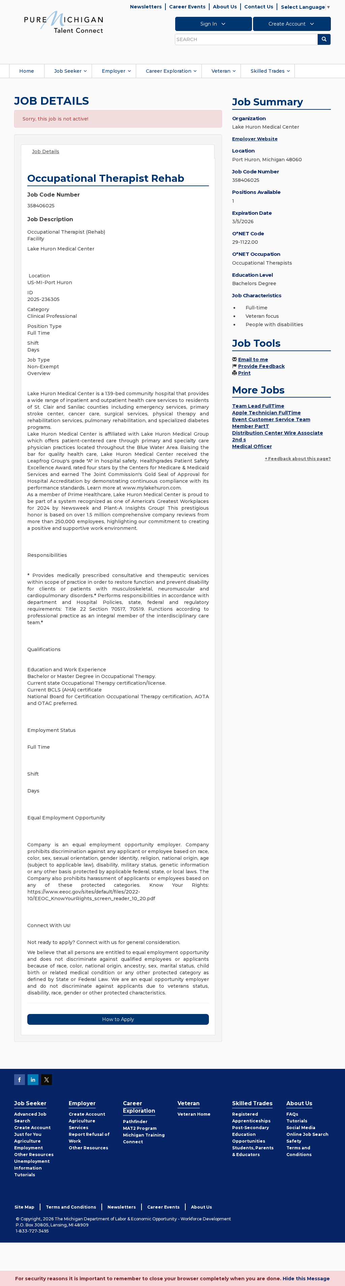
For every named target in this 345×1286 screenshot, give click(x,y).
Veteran (221, 71)
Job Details (45, 151)
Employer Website (255, 138)
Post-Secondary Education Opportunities (250, 1134)
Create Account (288, 24)
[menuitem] (26, 71)
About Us (225, 7)
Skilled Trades (268, 71)
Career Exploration (168, 71)
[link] (63, 22)
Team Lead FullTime (258, 406)
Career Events (187, 7)
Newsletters (146, 7)
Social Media (300, 1127)
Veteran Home (194, 1114)
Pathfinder (135, 1121)
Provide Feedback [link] (261, 366)
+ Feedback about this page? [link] (298, 458)
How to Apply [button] (118, 1019)
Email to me (253, 360)
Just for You (27, 1134)
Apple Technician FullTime (266, 413)
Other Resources (34, 1154)
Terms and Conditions (71, 1207)
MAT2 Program (140, 1128)
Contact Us (258, 7)
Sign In (209, 24)
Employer (113, 71)
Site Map (24, 1207)
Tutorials (24, 1174)
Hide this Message (306, 1279)
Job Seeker (68, 71)
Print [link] (244, 373)
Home (26, 71)
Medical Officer (252, 446)
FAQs (292, 1114)
